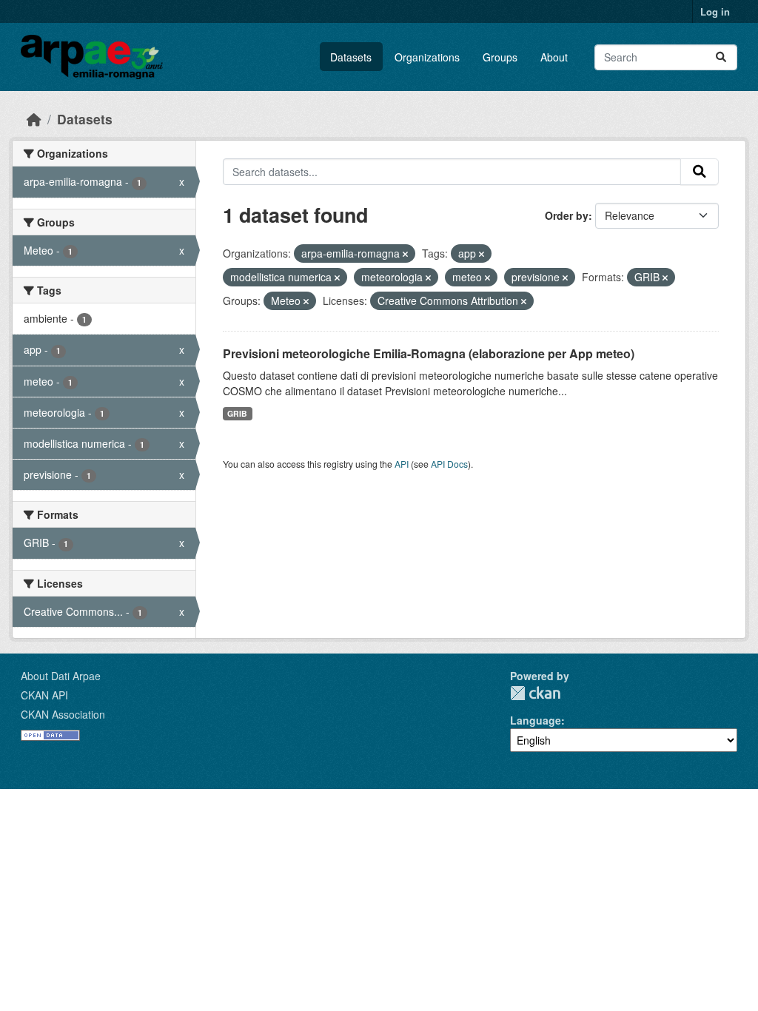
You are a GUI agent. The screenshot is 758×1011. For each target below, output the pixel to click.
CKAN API (44, 695)
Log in (715, 11)
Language (535, 720)
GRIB (237, 413)
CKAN (535, 693)
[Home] (34, 119)
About (554, 57)
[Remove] (405, 254)
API (402, 463)
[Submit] (721, 57)
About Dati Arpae (61, 675)
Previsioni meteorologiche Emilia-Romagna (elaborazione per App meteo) (428, 353)
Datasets (351, 57)
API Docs (449, 463)
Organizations (427, 57)
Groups (500, 57)
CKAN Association (63, 714)
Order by (566, 215)
